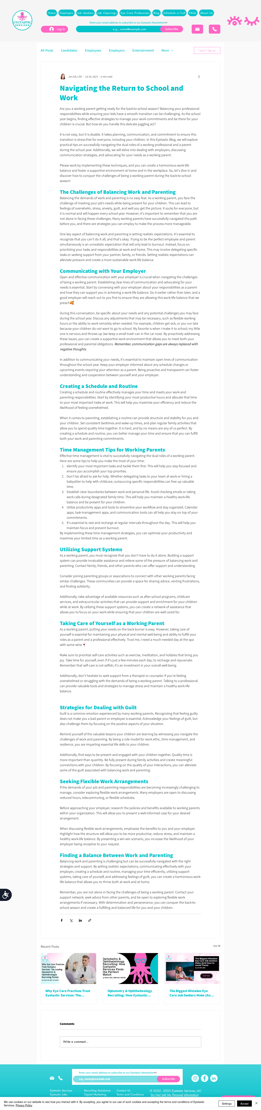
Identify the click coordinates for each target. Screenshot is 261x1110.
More (165, 50)
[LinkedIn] (214, 1078)
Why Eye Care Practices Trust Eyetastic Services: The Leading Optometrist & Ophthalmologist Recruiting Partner (67, 993)
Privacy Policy (24, 1105)
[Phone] (214, 29)
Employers (117, 50)
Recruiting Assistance (97, 1090)
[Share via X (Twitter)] (71, 920)
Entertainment (143, 50)
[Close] (256, 1103)
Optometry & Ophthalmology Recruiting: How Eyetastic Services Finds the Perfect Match (130, 993)
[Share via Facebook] (61, 920)
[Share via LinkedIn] (80, 920)
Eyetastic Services (61, 1090)
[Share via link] (90, 920)
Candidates (69, 50)
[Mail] (197, 29)
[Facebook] (204, 1078)
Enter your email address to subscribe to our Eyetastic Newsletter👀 (129, 22)
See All (216, 946)
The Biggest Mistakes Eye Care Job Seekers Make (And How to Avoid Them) (190, 993)
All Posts (47, 50)
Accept (244, 1103)
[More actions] (199, 76)
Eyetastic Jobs (58, 1094)
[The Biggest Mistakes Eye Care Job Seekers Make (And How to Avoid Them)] (192, 968)
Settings (227, 1103)
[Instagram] (195, 1078)
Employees (93, 50)
